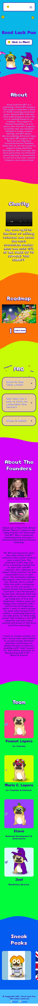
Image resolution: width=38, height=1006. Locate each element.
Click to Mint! (21, 42)
